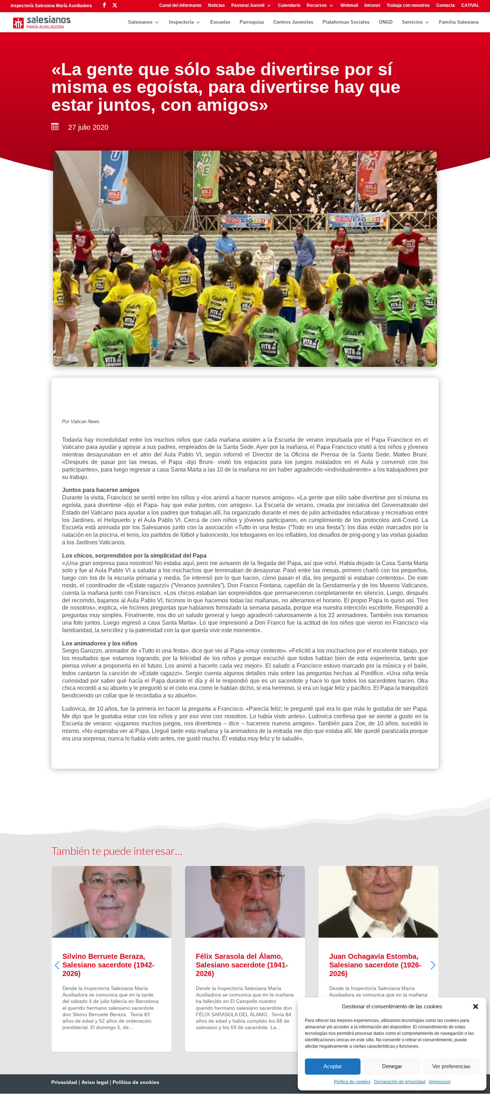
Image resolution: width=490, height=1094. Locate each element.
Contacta (445, 5)
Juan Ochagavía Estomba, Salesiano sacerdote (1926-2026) (378, 959)
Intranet (372, 5)
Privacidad (64, 1082)
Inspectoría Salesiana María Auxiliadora (51, 5)
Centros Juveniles (293, 22)
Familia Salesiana (459, 22)
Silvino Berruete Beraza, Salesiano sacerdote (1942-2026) (111, 959)
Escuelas (220, 22)
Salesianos (140, 22)
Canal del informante (180, 5)
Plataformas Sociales (345, 22)
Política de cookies (352, 1081)
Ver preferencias (451, 1066)
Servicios (412, 22)
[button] (475, 1006)
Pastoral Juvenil (247, 5)
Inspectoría (181, 22)
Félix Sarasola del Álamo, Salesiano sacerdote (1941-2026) (245, 959)
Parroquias (252, 22)
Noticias (216, 5)
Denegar (392, 1066)
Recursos (317, 5)
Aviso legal (94, 1082)
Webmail (349, 5)
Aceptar (333, 1066)
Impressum (440, 1081)
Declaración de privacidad (399, 1081)
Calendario (289, 5)
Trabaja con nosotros (408, 5)
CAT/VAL (470, 5)
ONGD (385, 22)
